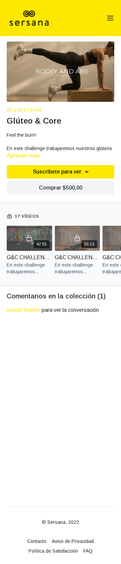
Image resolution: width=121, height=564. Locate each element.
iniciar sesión (23, 310)
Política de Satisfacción (53, 551)
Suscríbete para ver (57, 171)
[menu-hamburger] (110, 18)
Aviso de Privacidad (73, 541)
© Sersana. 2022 (60, 522)
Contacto (36, 541)
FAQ (87, 551)
